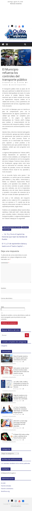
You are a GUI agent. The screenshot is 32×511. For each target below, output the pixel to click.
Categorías (4, 346)
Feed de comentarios (7, 488)
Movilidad (25, 227)
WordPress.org (5, 491)
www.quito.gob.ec (16, 505)
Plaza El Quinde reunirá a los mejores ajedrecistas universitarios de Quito (20, 357)
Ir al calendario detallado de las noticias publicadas (15, 463)
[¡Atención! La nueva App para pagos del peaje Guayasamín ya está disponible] (7, 420)
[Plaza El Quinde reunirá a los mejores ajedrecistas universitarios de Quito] (7, 355)
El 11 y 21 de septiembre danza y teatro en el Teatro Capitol (14, 245)
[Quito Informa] (16, 30)
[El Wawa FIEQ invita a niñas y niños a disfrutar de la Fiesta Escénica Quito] (7, 433)
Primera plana (6, 229)
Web (2, 307)
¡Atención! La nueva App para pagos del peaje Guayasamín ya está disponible (20, 423)
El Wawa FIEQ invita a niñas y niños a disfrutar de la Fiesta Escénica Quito (21, 436)
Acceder (3, 483)
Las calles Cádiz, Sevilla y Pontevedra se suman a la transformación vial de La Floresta (20, 384)
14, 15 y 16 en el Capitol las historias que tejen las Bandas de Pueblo (14, 236)
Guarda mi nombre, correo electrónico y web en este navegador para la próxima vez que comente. (15, 317)
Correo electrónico (6, 298)
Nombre (3, 288)
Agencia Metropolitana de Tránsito (12, 227)
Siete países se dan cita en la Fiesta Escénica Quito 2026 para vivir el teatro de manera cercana (21, 370)
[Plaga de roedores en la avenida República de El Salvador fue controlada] (7, 394)
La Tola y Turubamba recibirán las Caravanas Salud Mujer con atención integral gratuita (20, 409)
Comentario (5, 263)
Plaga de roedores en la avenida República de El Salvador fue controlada (20, 397)
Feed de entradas (6, 486)
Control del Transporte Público (18, 85)
